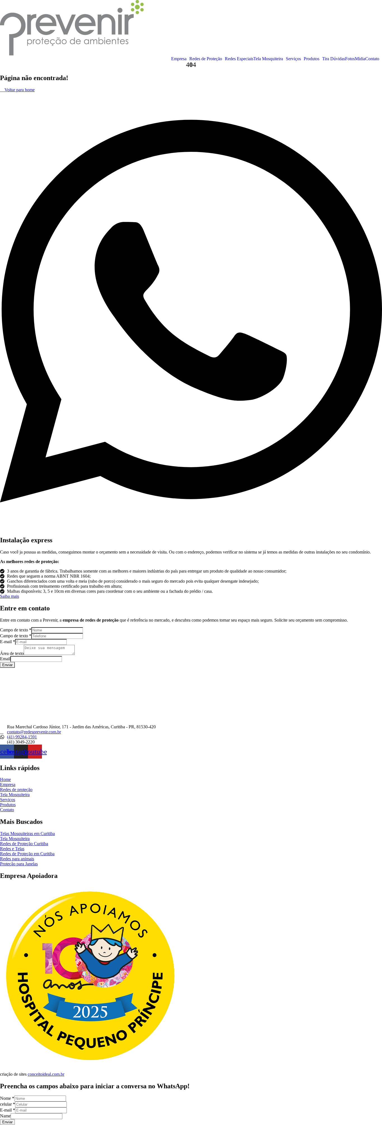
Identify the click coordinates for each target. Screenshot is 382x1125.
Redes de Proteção (205, 59)
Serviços (293, 59)
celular (7, 1104)
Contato (372, 59)
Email (5, 658)
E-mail (7, 641)
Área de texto (12, 653)
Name (5, 1116)
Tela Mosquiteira (268, 59)
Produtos (311, 59)
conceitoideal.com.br (46, 1074)
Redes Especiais (239, 59)
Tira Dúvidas (333, 59)
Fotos (350, 59)
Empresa (179, 59)
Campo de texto (15, 629)
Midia (360, 59)
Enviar (7, 665)
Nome (7, 1098)
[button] (180, 59)
